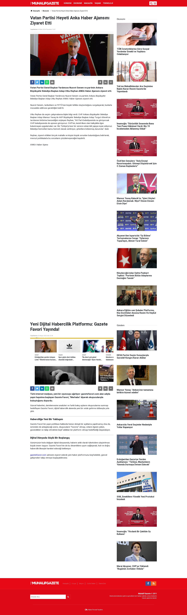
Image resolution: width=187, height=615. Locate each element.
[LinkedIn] (42, 82)
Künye (74, 583)
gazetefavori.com (38, 455)
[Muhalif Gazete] (44, 3)
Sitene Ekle (102, 583)
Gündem (67, 3)
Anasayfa (66, 583)
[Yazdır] (52, 82)
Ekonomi (78, 3)
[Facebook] (32, 82)
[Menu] (155, 3)
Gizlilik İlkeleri (91, 583)
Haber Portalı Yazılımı (95, 610)
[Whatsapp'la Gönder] (47, 82)
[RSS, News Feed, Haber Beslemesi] (153, 583)
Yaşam (98, 3)
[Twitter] (37, 82)
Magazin (88, 3)
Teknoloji (108, 3)
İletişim (81, 583)
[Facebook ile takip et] (148, 583)
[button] (100, 82)
